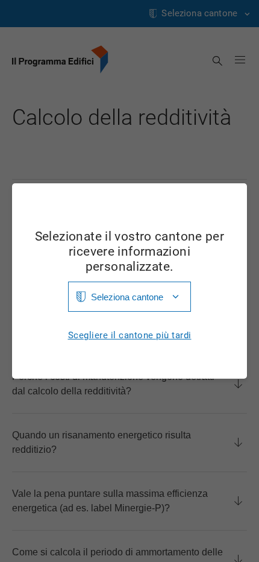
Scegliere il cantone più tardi (130, 335)
